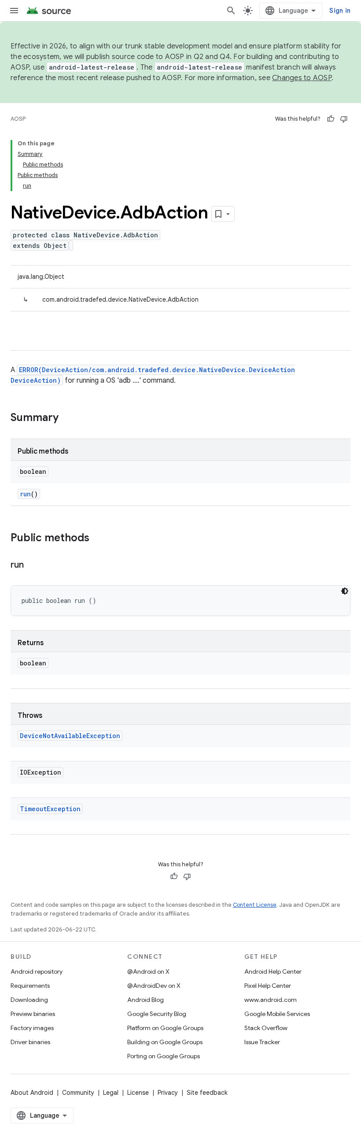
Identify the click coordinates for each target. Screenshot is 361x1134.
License (138, 1092)
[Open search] (231, 10)
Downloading (29, 1000)
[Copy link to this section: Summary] (67, 418)
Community (78, 1092)
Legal (110, 1092)
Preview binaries (33, 1014)
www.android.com (270, 1000)
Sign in (339, 11)
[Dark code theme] (344, 591)
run (25, 494)
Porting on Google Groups (163, 1056)
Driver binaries (30, 1042)
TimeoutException (50, 809)
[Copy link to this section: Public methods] (98, 538)
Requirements (30, 986)
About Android (32, 1092)
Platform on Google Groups (165, 1028)
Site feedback (207, 1092)
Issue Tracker (262, 1042)
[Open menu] (14, 10)
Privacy (168, 1092)
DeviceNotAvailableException (70, 735)
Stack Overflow (265, 1028)
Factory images (32, 1028)
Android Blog (145, 1000)
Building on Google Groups (165, 1042)
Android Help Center (273, 971)
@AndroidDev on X (153, 986)
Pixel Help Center (267, 986)
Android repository (37, 971)
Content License (254, 905)
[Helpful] (330, 119)
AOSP (18, 118)
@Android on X (148, 971)
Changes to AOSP (302, 78)
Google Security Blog (156, 1014)
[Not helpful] (343, 119)
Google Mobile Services (277, 1014)
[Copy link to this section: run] (32, 565)
